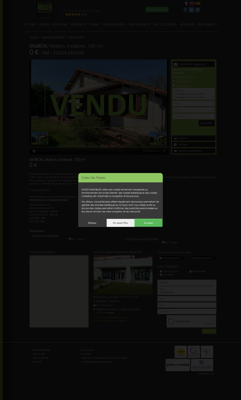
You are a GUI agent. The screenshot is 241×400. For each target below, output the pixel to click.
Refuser (92, 223)
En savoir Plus (120, 223)
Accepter (148, 223)
